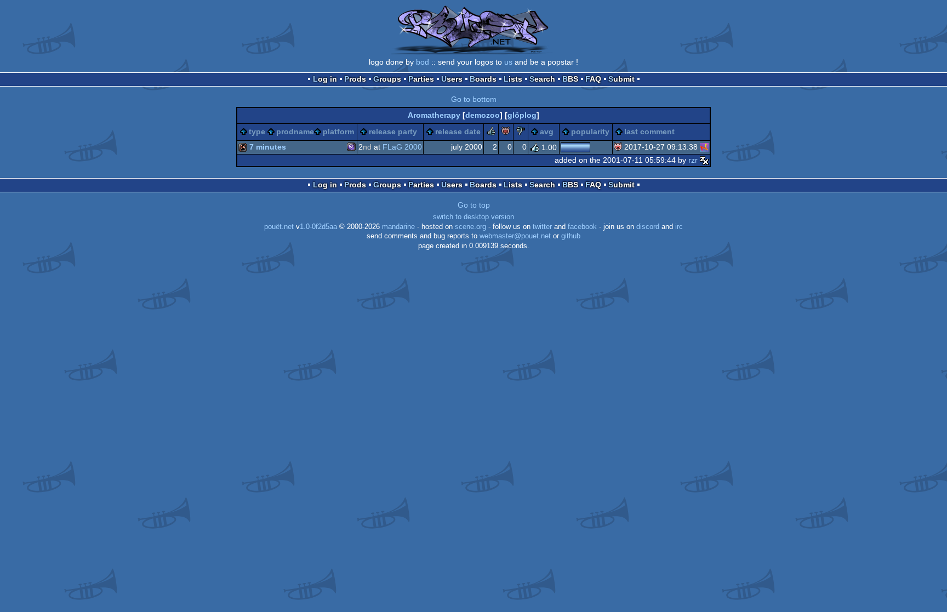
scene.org (470, 227)
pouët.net (279, 227)
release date (458, 131)
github (570, 236)
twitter (542, 227)
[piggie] (505, 132)
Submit (621, 79)
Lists (513, 79)
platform (338, 131)
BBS (570, 79)
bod (422, 62)
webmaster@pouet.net (515, 236)
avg (547, 131)
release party (393, 131)
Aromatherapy (434, 115)
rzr (693, 160)
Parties (421, 79)
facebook (582, 227)
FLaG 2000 (402, 146)
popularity (590, 131)
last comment (649, 131)
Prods (355, 79)
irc (679, 227)
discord (647, 227)
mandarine (398, 227)
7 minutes (267, 146)
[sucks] (520, 132)
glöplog (522, 115)
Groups (387, 79)
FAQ (593, 79)
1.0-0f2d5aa (318, 227)
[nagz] (704, 146)
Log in (325, 79)
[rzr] (704, 160)
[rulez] (491, 132)
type (257, 131)
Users (452, 79)
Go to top (474, 205)
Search (542, 79)
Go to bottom (474, 99)
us (508, 62)
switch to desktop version (473, 217)
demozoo (482, 115)
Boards (483, 79)
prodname (295, 131)
